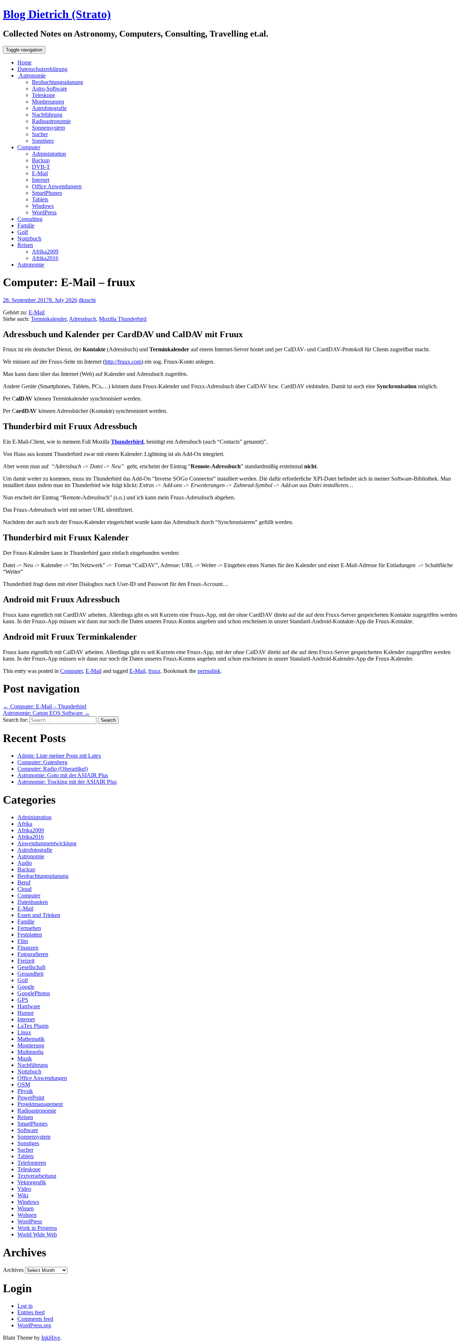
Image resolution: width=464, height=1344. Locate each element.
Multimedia (30, 1052)
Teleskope (43, 95)
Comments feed (35, 1319)
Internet (40, 180)
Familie (25, 225)
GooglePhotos (33, 993)
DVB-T (41, 167)
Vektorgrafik (31, 1182)
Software (27, 1130)
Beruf (23, 882)
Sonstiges (43, 141)
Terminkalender (48, 319)
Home (24, 62)
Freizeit (25, 961)
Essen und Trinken (38, 915)
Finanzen (27, 948)
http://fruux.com (123, 362)
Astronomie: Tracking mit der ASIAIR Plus (67, 782)
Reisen (25, 245)
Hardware (28, 1006)
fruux (154, 671)
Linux (24, 1032)
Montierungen (48, 102)
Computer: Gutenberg (42, 762)
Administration (49, 154)
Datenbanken (32, 902)
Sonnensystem (48, 128)
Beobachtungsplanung (57, 82)
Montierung (30, 1045)
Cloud (24, 889)
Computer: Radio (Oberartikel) (52, 769)
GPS (22, 1000)
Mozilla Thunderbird (122, 319)
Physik (25, 1091)
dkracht (87, 300)
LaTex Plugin (33, 1026)
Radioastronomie (51, 121)
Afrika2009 (45, 251)
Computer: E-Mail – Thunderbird (44, 706)
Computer (28, 147)
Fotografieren (32, 954)
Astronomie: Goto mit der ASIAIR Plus (62, 775)
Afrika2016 (45, 258)
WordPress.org (34, 1325)
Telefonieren (31, 1163)
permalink (209, 671)
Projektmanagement (40, 1104)
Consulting (29, 219)
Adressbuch (82, 319)
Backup (41, 160)
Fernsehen (29, 928)
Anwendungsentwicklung (46, 843)
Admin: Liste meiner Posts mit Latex (59, 756)
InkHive (50, 1338)
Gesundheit (30, 974)
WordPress (44, 212)
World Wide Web (37, 1234)
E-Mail (40, 173)
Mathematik (31, 1039)
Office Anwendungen (57, 186)
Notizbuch (29, 238)
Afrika (24, 824)
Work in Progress (37, 1228)
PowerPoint (30, 1097)
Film (22, 941)
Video (24, 1189)
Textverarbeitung (36, 1176)
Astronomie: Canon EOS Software (46, 713)
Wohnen (27, 1215)
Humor (25, 1013)
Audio (24, 863)
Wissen (25, 1208)
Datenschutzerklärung (42, 69)
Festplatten (29, 934)
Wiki (22, 1195)
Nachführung (47, 115)
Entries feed (31, 1312)
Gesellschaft (31, 967)
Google (25, 987)
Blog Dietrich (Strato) (57, 14)
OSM (23, 1084)
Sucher (40, 134)
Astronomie (31, 75)
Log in (25, 1306)
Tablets (40, 199)
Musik (24, 1058)
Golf (22, 232)
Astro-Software (49, 88)
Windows (43, 206)
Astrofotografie (49, 108)
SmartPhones (47, 193)
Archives (13, 1270)
